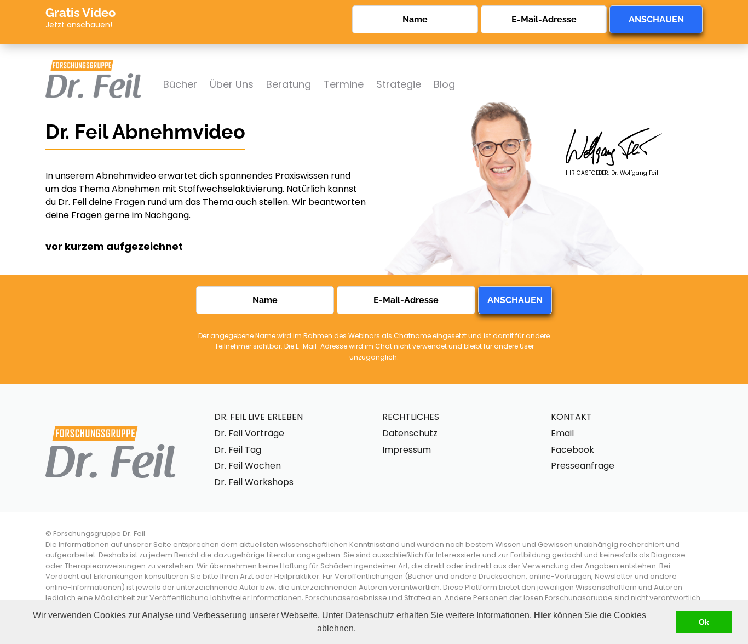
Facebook (572, 449)
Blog (444, 84)
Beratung (288, 84)
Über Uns (232, 84)
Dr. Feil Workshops (254, 482)
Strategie (398, 84)
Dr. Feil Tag (237, 449)
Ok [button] (704, 622)
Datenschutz (370, 615)
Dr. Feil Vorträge (249, 433)
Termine (344, 84)
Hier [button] (542, 615)
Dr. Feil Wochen (247, 465)
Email (562, 433)
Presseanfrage (582, 465)
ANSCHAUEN (656, 19)
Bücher (180, 84)
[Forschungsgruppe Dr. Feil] (93, 65)
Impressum (406, 449)
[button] (359, 629)
